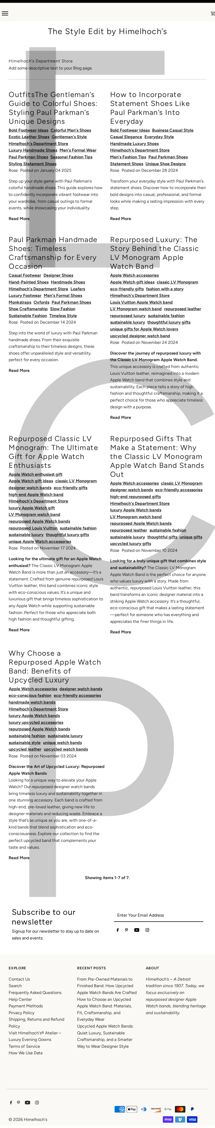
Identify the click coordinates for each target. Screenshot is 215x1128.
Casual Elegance (126, 136)
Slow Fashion (62, 308)
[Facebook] (118, 931)
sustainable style (25, 742)
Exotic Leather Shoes (29, 136)
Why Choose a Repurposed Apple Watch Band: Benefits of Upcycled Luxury (55, 666)
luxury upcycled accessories (36, 722)
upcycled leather (25, 749)
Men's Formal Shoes (63, 295)
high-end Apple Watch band (36, 494)
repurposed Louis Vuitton (33, 528)
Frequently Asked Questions (35, 992)
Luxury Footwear (25, 295)
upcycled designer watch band (140, 335)
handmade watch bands (32, 702)
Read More (19, 218)
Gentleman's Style (69, 136)
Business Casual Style (173, 130)
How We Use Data (25, 1052)
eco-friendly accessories (178, 489)
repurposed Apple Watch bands (39, 521)
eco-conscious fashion (30, 695)
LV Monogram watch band (136, 308)
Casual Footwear (25, 275)
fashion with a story (165, 288)
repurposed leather (182, 308)
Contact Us (19, 979)
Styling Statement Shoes (32, 163)
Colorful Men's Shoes (71, 130)
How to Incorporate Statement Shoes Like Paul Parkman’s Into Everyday (150, 108)
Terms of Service (24, 1046)
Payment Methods (26, 1005)
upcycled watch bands (66, 749)
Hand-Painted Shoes (29, 282)
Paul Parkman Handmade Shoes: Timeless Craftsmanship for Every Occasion (53, 253)
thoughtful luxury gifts (168, 322)
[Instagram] (147, 931)
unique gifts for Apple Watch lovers (144, 329)
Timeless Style (63, 315)
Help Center (20, 999)
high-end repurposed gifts (135, 496)
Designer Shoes (58, 275)
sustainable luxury (127, 322)
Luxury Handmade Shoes (33, 150)
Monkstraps (20, 302)
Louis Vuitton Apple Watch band (141, 302)
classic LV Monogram (177, 282)
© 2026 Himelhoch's (28, 1119)
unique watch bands (62, 742)
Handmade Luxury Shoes (134, 143)
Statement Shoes (126, 163)
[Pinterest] (126, 931)
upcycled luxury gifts (130, 543)
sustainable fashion (166, 315)
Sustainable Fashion (28, 315)
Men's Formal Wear (78, 150)
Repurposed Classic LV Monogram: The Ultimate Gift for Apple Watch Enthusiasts (53, 452)
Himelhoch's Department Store (38, 143)
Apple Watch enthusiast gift (35, 474)
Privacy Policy (21, 1012)
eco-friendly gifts (127, 288)
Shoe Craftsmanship (28, 308)
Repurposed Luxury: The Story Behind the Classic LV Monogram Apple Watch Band (154, 253)
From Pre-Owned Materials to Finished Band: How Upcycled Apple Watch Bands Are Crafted (107, 986)
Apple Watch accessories (134, 275)
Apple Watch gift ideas (132, 282)
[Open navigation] (47, 13)
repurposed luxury (128, 315)
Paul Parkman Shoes (28, 156)
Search (15, 985)
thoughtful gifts (162, 536)
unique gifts (191, 536)
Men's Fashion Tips (128, 156)
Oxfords (41, 302)
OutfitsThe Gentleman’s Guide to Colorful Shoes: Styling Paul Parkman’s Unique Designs (53, 108)
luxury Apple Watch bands (135, 509)
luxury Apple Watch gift (32, 507)
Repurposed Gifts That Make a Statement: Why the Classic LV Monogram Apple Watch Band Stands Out (157, 456)
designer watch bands (30, 487)
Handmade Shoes (68, 282)
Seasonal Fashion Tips (71, 156)
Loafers (78, 288)
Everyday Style (159, 136)
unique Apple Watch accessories (40, 541)
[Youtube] (136, 931)
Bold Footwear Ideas (28, 130)
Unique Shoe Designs (166, 163)
